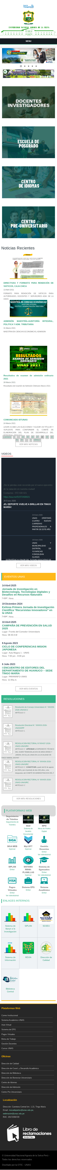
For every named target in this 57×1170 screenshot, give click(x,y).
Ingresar (12, 849)
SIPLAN (28, 926)
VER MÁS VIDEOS (28, 565)
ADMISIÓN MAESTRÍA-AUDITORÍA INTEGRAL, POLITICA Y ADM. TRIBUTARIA (28, 322)
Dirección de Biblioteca (11, 1073)
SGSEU (46, 926)
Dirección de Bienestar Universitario (16, 1078)
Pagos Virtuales (8, 1034)
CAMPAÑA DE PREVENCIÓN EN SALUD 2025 (27, 627)
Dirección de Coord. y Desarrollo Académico (20, 1068)
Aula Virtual (6, 1025)
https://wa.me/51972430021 (17, 497)
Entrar (44, 852)
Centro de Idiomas (9, 1082)
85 (28, 437)
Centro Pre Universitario (11, 1092)
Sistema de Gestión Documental (28, 831)
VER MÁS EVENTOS (28, 689)
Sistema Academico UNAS (12, 1020)
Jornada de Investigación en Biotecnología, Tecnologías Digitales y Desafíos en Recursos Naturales (26, 592)
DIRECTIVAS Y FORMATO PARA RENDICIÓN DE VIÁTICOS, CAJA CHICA (28, 284)
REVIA (28, 957)
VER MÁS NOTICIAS (28, 444)
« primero (7, 437)
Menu (28, 41)
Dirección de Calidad (10, 1063)
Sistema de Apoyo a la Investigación (10, 929)
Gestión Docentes (9, 1044)
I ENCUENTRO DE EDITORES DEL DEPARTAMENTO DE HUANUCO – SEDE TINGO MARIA (27, 670)
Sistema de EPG (8, 1029)
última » (37, 440)
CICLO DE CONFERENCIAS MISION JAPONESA (24, 648)
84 (23, 437)
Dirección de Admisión (10, 1087)
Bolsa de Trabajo (8, 1039)
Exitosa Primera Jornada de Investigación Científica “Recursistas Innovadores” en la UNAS (28, 610)
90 (52, 437)
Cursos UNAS (7, 1048)
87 (38, 437)
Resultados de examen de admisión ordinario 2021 (28, 377)
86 (33, 437)
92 (22, 440)
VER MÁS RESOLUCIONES (28, 799)
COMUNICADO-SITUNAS (15, 420)
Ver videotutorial (12, 896)
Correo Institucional (9, 1015)
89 (47, 437)
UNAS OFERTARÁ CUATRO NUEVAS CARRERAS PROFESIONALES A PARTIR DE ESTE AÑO (41, 523)
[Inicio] (28, 24)
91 (17, 440)
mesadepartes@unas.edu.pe (21, 1110)
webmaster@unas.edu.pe (13, 1114)
